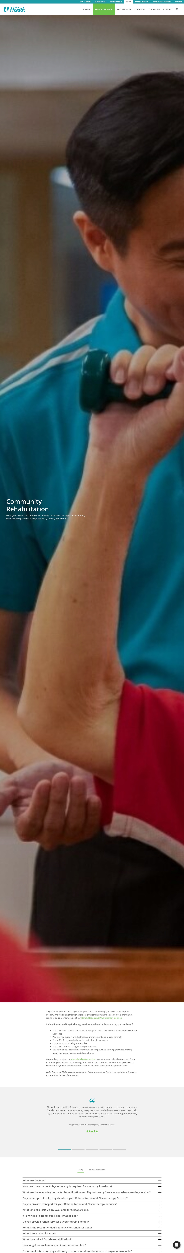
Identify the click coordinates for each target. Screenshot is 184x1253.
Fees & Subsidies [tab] (97, 1169)
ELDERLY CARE (100, 2)
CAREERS (178, 2)
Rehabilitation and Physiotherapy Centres (101, 1017)
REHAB (128, 2)
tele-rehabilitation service (83, 1059)
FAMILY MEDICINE (142, 2)
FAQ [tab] (81, 1169)
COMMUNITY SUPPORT (162, 2)
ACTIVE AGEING (116, 2)
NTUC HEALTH (85, 2)
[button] (177, 9)
